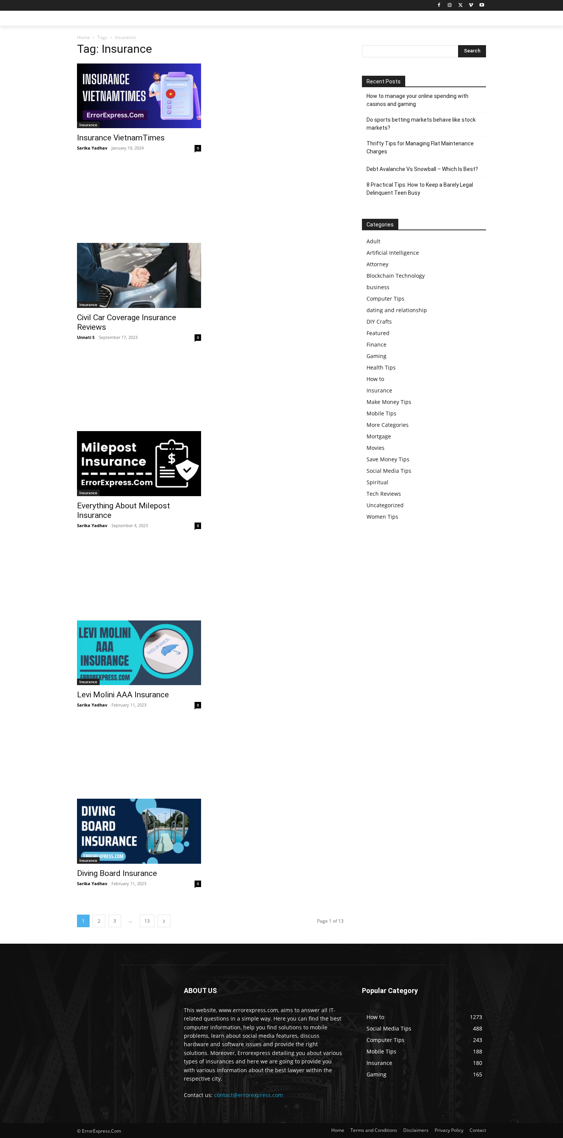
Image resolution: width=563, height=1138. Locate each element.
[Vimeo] (470, 5)
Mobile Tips (381, 413)
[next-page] (163, 921)
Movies (376, 447)
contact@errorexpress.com (248, 1095)
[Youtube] (481, 5)
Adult (373, 241)
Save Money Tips (388, 459)
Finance (376, 344)
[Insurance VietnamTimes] (139, 96)
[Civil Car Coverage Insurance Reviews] (139, 275)
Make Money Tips (389, 401)
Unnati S (86, 337)
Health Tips (381, 367)
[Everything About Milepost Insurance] (139, 463)
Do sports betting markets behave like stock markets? (421, 124)
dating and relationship (397, 310)
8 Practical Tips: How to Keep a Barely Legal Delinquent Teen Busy (420, 189)
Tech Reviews (384, 493)
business (378, 287)
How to (375, 379)
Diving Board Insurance (117, 873)
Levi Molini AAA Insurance (123, 694)
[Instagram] (449, 5)
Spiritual (377, 482)
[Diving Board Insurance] (139, 831)
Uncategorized (385, 505)
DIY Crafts (379, 321)
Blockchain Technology (396, 275)
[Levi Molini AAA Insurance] (139, 652)
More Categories (388, 424)
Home (83, 37)
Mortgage (379, 436)
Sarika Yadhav (92, 148)
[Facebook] (439, 5)
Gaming (376, 356)
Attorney (377, 264)
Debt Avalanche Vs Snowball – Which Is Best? (422, 169)
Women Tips (382, 516)
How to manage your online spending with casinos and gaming (417, 100)
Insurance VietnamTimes (121, 137)
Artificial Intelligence (393, 252)
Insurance (88, 124)
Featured (378, 333)
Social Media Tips (389, 470)
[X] (460, 5)
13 (147, 921)
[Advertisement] (210, 204)
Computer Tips (385, 298)
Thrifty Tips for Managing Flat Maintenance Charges (420, 147)
